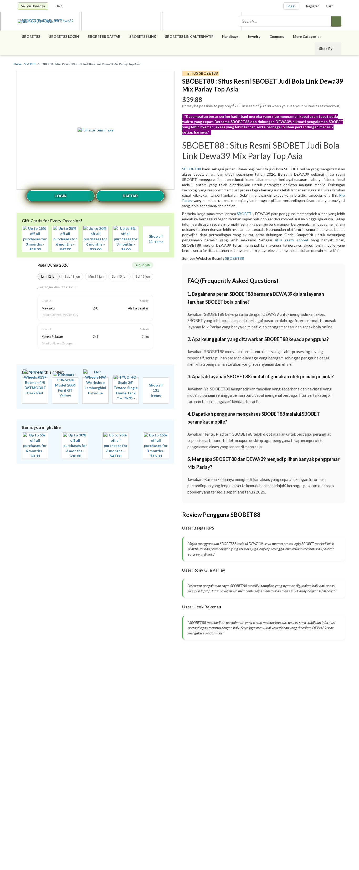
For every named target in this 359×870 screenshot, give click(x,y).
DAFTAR (130, 196)
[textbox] (285, 21)
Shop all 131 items (156, 390)
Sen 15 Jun (119, 276)
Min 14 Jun (96, 276)
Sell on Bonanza (33, 6)
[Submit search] (336, 21)
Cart (329, 6)
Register (312, 6)
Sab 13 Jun (72, 276)
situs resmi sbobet (291, 240)
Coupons (276, 36)
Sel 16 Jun (143, 276)
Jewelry (254, 36)
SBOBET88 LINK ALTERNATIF (189, 36)
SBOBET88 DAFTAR (104, 36)
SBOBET (30, 64)
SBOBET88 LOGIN (64, 36)
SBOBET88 (31, 36)
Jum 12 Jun (48, 276)
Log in (291, 6)
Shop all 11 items (155, 239)
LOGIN (60, 196)
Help (59, 6)
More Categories (307, 36)
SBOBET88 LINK (142, 36)
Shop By (326, 49)
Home (18, 64)
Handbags (230, 36)
